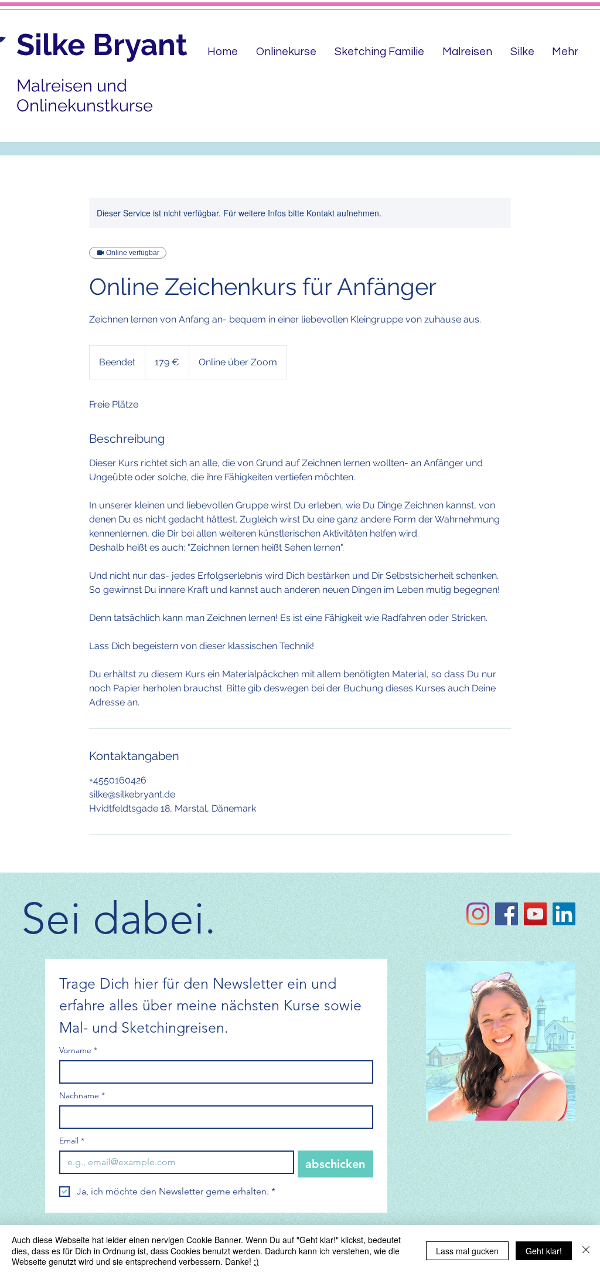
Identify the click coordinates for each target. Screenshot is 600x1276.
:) (256, 1261)
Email (71, 1141)
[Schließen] (586, 1250)
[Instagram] (477, 913)
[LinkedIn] (564, 913)
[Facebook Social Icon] (506, 913)
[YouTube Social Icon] (535, 913)
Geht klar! (544, 1251)
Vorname (78, 1051)
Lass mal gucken (467, 1251)
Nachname (82, 1096)
